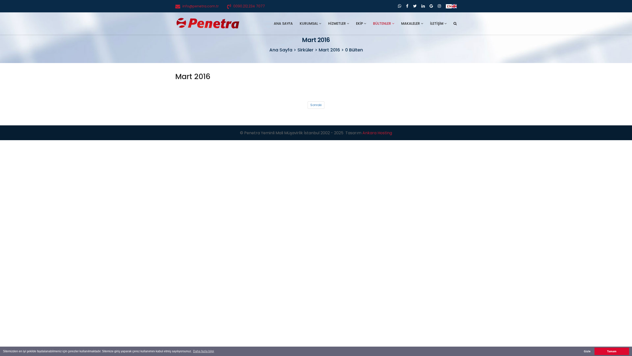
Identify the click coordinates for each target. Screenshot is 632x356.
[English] (451, 6)
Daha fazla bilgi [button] (203, 351)
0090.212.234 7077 (249, 6)
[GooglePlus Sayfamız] (431, 6)
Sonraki (316, 105)
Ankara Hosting (377, 133)
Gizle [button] (587, 351)
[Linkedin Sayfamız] (423, 6)
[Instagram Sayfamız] (439, 6)
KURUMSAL (309, 23)
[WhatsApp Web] (399, 6)
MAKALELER (411, 23)
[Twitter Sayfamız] (415, 6)
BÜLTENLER (382, 23)
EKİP (360, 23)
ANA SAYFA (283, 23)
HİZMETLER (337, 23)
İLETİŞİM (437, 23)
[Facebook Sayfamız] (407, 6)
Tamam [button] (611, 351)
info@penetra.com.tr (200, 6)
